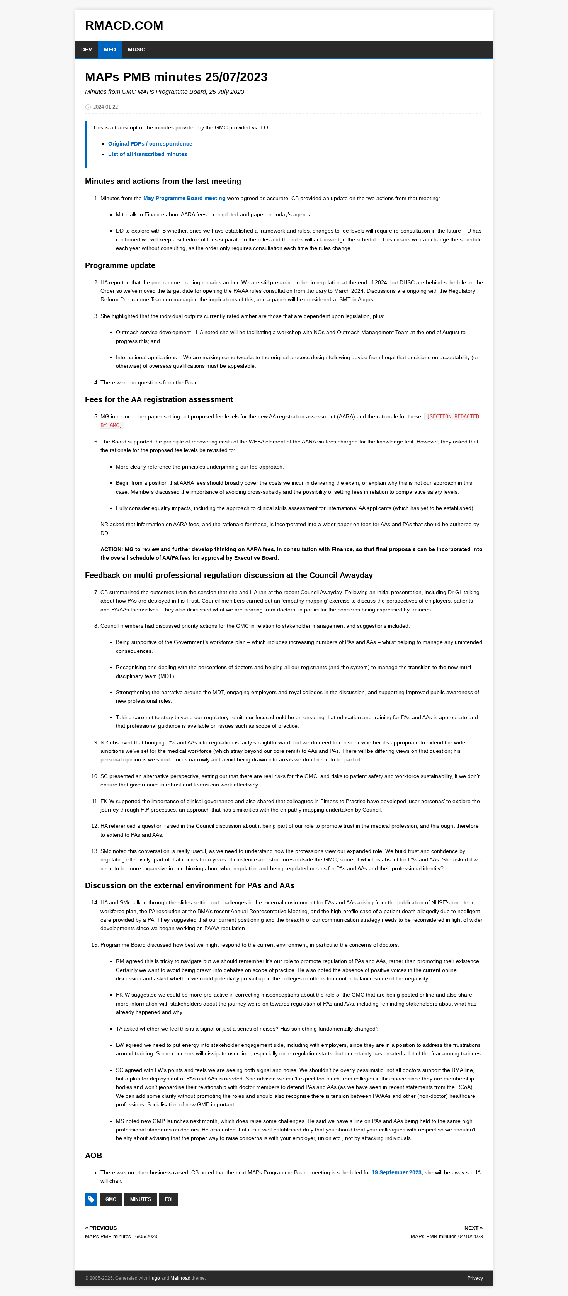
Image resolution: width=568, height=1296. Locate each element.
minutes (140, 1199)
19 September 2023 (397, 1172)
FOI (168, 1199)
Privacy (475, 1278)
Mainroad (180, 1278)
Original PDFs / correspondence (150, 144)
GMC (110, 1199)
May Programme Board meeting (184, 198)
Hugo (154, 1278)
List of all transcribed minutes (147, 154)
